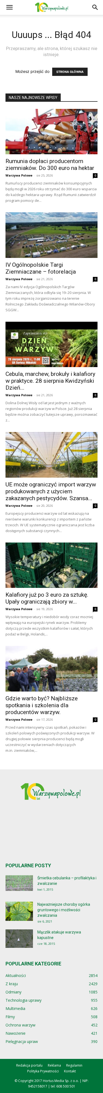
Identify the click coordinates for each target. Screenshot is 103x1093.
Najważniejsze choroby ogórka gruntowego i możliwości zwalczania (63, 910)
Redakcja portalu (29, 1065)
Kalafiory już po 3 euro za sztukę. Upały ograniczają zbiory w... (46, 598)
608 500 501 (65, 1086)
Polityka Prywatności (43, 1071)
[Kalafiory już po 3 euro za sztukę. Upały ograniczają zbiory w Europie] (51, 565)
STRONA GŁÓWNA (69, 72)
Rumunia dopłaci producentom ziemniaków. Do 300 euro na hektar (49, 164)
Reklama (54, 1065)
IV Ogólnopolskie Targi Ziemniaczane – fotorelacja (40, 268)
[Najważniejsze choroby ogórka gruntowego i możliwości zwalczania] (19, 911)
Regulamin (74, 1065)
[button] (9, 7)
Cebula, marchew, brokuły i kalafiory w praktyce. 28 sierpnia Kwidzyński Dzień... (50, 381)
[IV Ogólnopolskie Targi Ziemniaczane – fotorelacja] (51, 235)
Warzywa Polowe (18, 175)
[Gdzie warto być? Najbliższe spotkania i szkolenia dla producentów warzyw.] (51, 668)
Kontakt (70, 1071)
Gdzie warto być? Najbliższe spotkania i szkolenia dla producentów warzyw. (41, 705)
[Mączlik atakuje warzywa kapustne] (19, 938)
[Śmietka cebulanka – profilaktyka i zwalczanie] (19, 883)
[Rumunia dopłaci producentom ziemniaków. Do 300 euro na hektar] (51, 131)
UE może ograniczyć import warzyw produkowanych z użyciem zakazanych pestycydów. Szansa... (50, 491)
